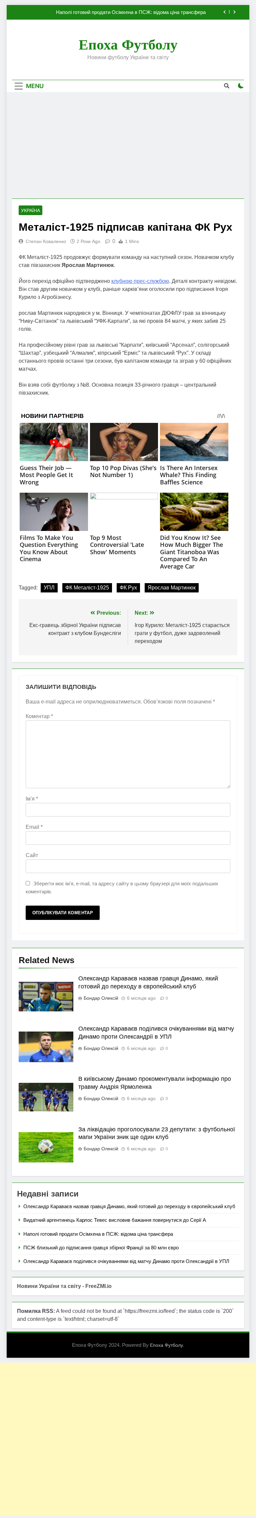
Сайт (32, 855)
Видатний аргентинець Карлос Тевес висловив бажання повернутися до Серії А (114, 1220)
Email (34, 827)
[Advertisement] (128, 145)
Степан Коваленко (46, 241)
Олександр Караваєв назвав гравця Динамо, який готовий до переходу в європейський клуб (129, 1206)
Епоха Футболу (128, 45)
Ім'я (32, 799)
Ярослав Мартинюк (172, 587)
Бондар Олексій (101, 998)
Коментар (39, 716)
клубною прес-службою (140, 281)
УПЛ (49, 587)
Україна (30, 210)
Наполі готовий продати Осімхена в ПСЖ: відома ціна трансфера (131, 12)
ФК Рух (128, 587)
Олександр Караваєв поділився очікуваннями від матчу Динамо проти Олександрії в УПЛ (126, 1261)
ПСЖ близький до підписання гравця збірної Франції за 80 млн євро (101, 1247)
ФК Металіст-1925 (87, 587)
